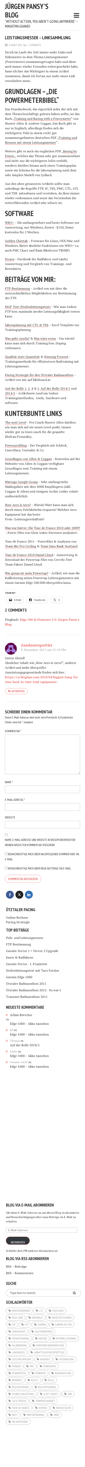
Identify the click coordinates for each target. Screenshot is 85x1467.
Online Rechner (17, 917)
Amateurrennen (21, 1310)
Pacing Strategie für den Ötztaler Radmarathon (39, 375)
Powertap (40, 1373)
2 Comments (34, 45)
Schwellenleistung (23, 1394)
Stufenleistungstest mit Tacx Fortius (32, 970)
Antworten (18, 691)
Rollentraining (47, 1387)
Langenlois (18, 1352)
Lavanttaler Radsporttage (49, 1352)
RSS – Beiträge (16, 1266)
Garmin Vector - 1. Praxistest (26, 964)
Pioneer (16, 1366)
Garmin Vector (63, 1324)
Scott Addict (51, 1394)
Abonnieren (18, 1242)
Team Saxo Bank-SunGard (58, 546)
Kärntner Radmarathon (50, 1345)
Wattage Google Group (21, 482)
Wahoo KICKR (63, 1408)
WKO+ (9, 222)
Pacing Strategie (18, 922)
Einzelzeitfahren (62, 1317)
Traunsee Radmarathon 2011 (27, 996)
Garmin (42, 1324)
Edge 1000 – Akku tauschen (29, 1023)
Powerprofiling (16, 445)
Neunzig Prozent (56, 357)
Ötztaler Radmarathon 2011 (26, 983)
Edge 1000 (17, 1317)
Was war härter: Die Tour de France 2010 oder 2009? (42, 528)
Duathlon (57, 1310)
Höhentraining (20, 1338)
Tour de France (20, 1408)
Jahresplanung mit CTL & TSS (26, 325)
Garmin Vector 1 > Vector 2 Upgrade (32, 951)
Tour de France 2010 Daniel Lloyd (29, 555)
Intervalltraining (66, 1338)
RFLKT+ (35, 1380)
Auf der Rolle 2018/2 (25, 1045)
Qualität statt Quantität (22, 357)
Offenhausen (66, 1359)
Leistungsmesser (21, 1359)
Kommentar (13, 731)
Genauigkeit (19, 1331)
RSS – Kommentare (19, 1273)
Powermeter (19, 1373)
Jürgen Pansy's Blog (26, 10)
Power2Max (49, 1366)
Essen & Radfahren (19, 957)
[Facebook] (10, 895)
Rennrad (17, 1380)
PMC (32, 1366)
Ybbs (56, 1415)
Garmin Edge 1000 (19, 977)
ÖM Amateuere (20, 1422)
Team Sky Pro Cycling (20, 546)
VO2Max (43, 1408)
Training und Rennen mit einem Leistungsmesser (41, 140)
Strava (9, 259)
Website (10, 817)
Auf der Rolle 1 (15, 388)
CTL (41, 1310)
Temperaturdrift (45, 1401)
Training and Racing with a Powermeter (42, 118)
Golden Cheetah (16, 241)
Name (9, 782)
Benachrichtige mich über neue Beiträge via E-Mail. (39, 868)
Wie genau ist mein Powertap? (26, 573)
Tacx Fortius (19, 1401)
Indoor (43, 1338)
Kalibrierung (19, 1345)
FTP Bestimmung (17, 288)
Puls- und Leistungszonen (24, 938)
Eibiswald (37, 1317)
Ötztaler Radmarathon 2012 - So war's (33, 990)
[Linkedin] (29, 895)
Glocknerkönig (44, 1331)
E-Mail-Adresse (15, 800)
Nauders (45, 1359)
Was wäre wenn (45, 338)
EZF (14, 1324)
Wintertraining (35, 1415)
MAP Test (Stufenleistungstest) (27, 307)
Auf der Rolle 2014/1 (55, 388)
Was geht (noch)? (17, 338)
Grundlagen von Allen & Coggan (28, 459)
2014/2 (10, 393)
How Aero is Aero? (18, 505)
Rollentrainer (20, 1387)
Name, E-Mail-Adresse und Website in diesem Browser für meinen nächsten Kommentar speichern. (40, 842)
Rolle (51, 1380)
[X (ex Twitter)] (19, 895)
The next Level (15, 422)
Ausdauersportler (36, 645)
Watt (15, 1415)
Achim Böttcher (21, 1015)
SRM (70, 1394)
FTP (26, 1324)
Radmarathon (63, 1373)
